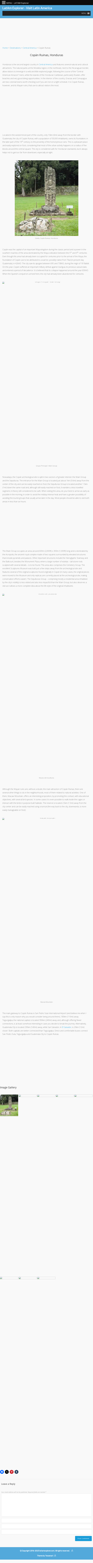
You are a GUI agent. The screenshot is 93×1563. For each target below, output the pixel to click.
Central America (29, 48)
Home (5, 48)
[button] (83, 13)
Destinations (15, 48)
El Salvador (66, 1027)
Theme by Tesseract (45, 1556)
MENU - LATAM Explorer (17, 3)
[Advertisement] (46, 110)
